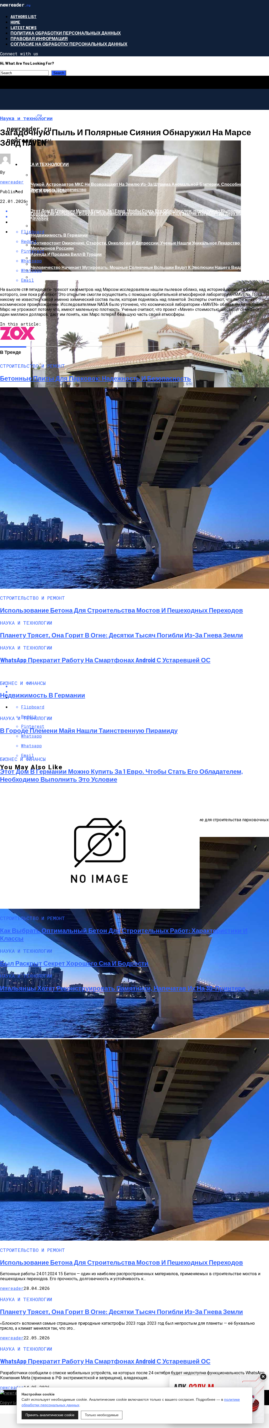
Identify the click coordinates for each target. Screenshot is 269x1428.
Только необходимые (101, 1415)
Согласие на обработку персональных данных (69, 43)
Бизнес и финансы (43, 190)
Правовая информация (39, 38)
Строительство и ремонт (51, 137)
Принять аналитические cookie (49, 1415)
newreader (12, 182)
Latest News (24, 27)
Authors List (24, 16)
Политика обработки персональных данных (66, 32)
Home (15, 21)
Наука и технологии (44, 164)
